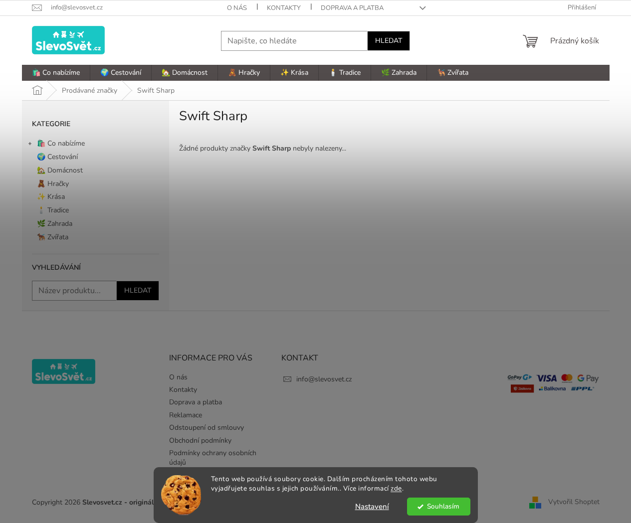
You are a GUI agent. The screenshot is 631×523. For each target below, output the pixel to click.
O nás (237, 7)
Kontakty (284, 7)
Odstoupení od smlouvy (206, 427)
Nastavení (372, 507)
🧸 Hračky (53, 183)
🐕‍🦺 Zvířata (52, 237)
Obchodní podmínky (200, 440)
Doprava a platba (352, 7)
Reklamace (185, 415)
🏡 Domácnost (60, 170)
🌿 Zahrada (54, 223)
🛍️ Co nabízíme (61, 143)
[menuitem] (56, 73)
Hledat (388, 40)
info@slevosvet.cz (324, 379)
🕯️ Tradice (53, 210)
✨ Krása (51, 196)
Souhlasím (443, 506)
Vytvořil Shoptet (574, 502)
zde (396, 488)
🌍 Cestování (57, 157)
